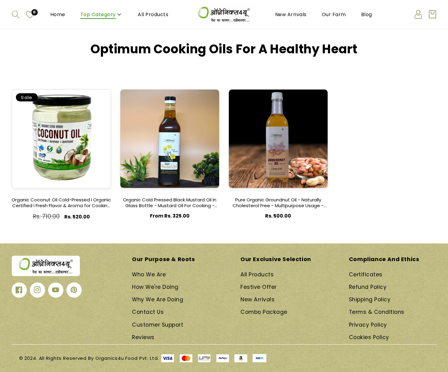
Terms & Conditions (376, 312)
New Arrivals (257, 299)
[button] (16, 14)
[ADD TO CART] (105, 111)
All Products (257, 274)
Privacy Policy (368, 324)
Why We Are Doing (157, 299)
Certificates (365, 274)
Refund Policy (368, 287)
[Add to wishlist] (105, 98)
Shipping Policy (370, 299)
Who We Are (149, 274)
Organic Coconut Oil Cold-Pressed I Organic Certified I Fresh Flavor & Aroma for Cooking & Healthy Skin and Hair (61, 203)
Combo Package (263, 312)
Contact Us (148, 312)
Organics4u (109, 358)
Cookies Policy (369, 337)
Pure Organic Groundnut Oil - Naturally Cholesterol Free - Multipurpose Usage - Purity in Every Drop (278, 203)
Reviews (143, 337)
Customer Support (157, 324)
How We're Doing (155, 287)
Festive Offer (258, 287)
